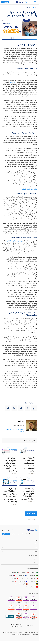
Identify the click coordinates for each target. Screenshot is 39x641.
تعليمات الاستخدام (26, 634)
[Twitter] (20, 408)
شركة (35, 562)
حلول (35, 559)
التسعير (35, 551)
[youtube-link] (2, 530)
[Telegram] (7, 408)
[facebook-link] (12, 530)
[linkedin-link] (5, 530)
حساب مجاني (5, 2)
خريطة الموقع (6, 632)
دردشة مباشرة (15, 534)
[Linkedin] (34, 408)
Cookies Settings (16, 634)
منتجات (35, 544)
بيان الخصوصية (34, 634)
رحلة (35, 540)
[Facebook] (27, 408)
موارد (35, 547)
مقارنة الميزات (33, 555)
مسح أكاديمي (28, 7)
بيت (36, 7)
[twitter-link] (8, 530)
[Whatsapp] (14, 408)
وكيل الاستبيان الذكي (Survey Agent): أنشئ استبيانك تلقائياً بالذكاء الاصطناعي (28, 493)
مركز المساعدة (24, 534)
